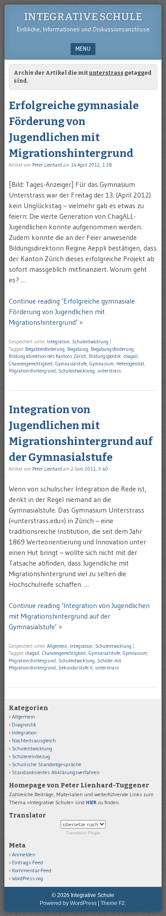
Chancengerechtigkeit (31, 364)
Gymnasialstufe (71, 364)
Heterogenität (130, 364)
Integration (58, 341)
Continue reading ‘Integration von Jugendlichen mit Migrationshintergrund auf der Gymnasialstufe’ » (79, 616)
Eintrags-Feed (27, 862)
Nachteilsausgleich (34, 740)
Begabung (77, 349)
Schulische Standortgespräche (46, 764)
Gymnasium (101, 364)
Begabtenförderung (45, 349)
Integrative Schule (83, 17)
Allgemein (57, 646)
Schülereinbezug (31, 756)
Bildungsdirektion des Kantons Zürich (47, 356)
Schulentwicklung (90, 341)
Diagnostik (24, 724)
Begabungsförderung (112, 349)
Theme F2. (113, 903)
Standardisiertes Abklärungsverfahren (56, 772)
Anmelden (23, 854)
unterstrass (109, 371)
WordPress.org (27, 878)
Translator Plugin (83, 832)
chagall (131, 356)
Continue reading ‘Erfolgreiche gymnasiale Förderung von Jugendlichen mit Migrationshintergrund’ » (72, 311)
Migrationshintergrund (32, 371)
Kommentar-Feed (31, 870)
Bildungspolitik (105, 356)
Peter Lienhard (47, 165)
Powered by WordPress (68, 903)
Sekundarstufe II (75, 668)
